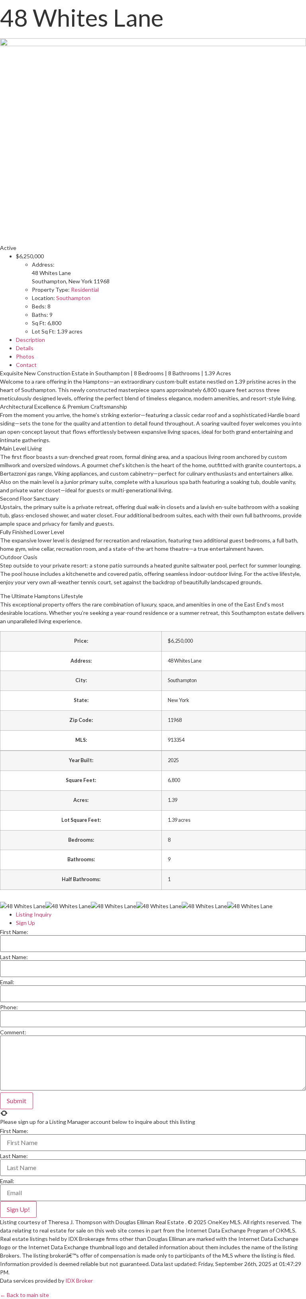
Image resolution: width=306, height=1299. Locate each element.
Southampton (73, 298)
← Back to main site (24, 1294)
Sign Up (25, 922)
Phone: (9, 1007)
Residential (85, 289)
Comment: (13, 1032)
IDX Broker (79, 1280)
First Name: (14, 932)
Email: (7, 982)
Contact (26, 364)
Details (24, 348)
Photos (25, 356)
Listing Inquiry (33, 914)
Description (30, 339)
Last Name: (14, 957)
